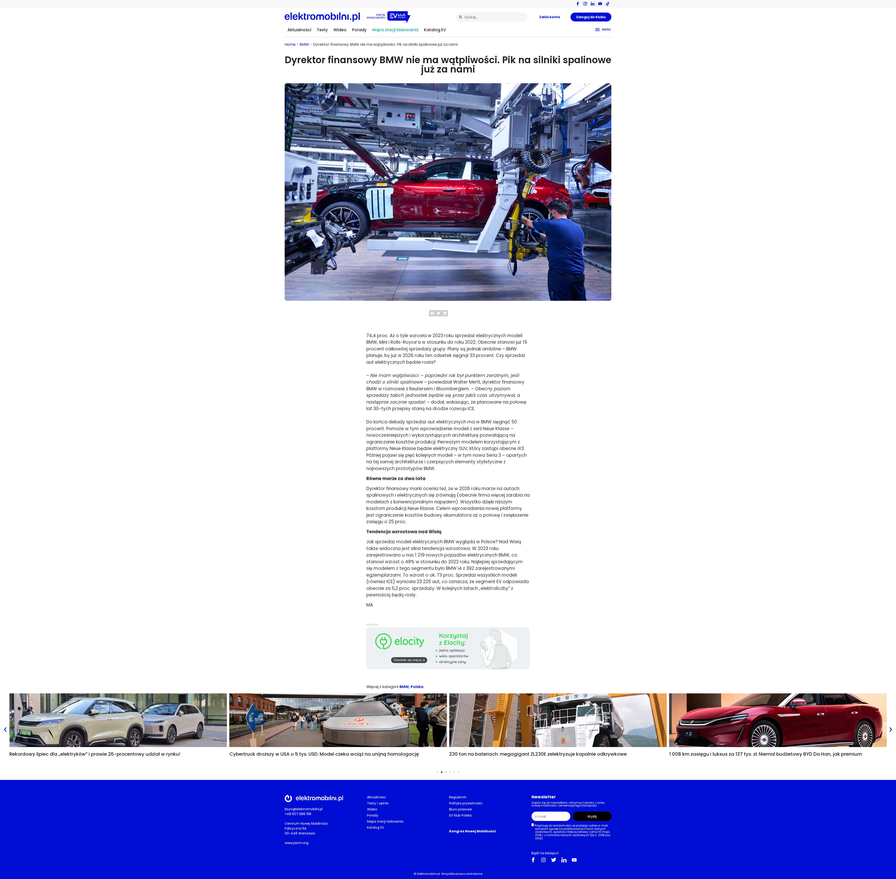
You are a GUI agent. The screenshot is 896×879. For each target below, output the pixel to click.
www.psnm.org (296, 843)
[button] (432, 313)
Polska (417, 686)
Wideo (339, 30)
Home (290, 44)
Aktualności (299, 30)
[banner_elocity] (448, 668)
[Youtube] (574, 860)
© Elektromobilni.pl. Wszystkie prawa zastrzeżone (448, 874)
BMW (304, 44)
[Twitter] (554, 860)
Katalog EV (435, 30)
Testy (322, 30)
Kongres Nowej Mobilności (472, 831)
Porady (359, 30)
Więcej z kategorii (382, 686)
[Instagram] (543, 860)
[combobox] (491, 17)
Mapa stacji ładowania (395, 30)
